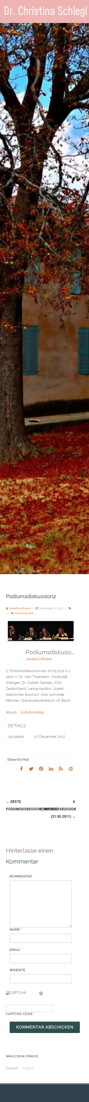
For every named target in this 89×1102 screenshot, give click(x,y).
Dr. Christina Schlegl (45, 11)
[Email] (71, 769)
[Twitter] (31, 769)
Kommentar (21, 876)
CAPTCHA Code (19, 1013)
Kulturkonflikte (32, 712)
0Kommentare (24, 613)
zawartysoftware (39, 659)
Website (17, 970)
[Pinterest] (41, 769)
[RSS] (61, 769)
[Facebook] (21, 769)
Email (15, 949)
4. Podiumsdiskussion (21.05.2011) (58, 809)
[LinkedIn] (51, 769)
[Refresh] (41, 994)
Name (15, 929)
